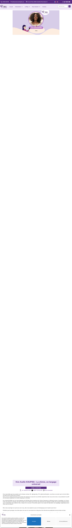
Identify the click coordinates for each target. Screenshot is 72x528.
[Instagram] (63, 2)
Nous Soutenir (35, 6)
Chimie (33, 487)
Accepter (34, 521)
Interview (38, 487)
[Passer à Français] (55, 2)
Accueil (11, 6)
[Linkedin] (68, 2)
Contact (44, 6)
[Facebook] (66, 2)
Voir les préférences (63, 521)
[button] (69, 514)
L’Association (18, 6)
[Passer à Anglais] (57, 2)
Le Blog (26, 6)
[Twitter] (64, 2)
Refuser (48, 521)
